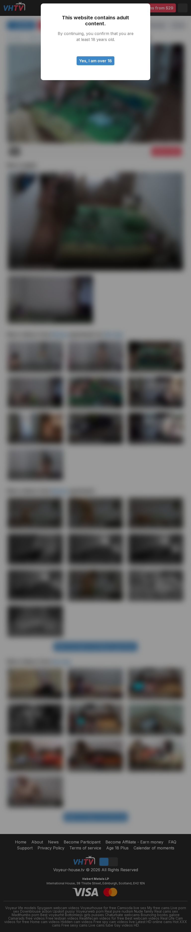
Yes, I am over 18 (95, 60)
